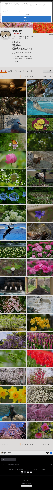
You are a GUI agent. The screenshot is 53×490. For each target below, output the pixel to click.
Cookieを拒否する (26, 17)
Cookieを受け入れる (26, 20)
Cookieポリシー (12, 10)
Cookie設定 (26, 14)
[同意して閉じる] (52, 1)
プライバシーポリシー (15, 11)
